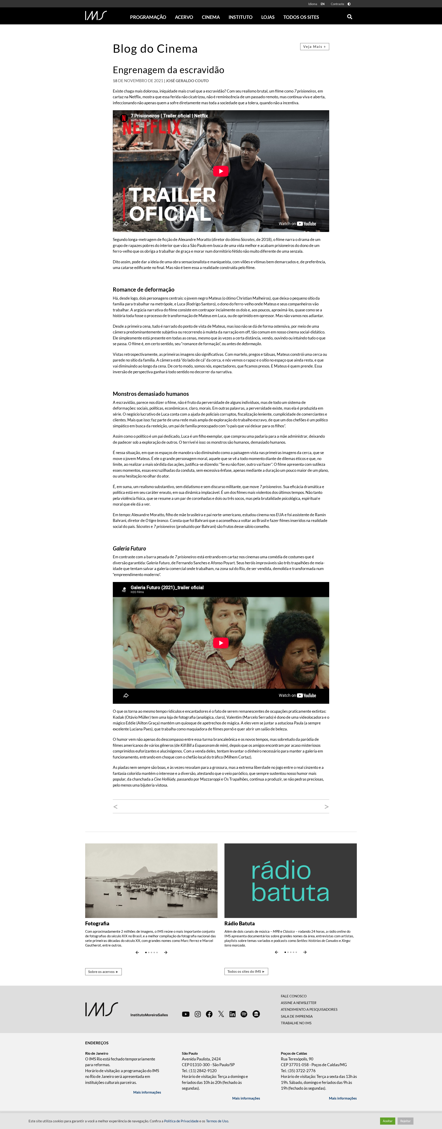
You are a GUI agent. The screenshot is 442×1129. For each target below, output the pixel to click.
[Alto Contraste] (349, 4)
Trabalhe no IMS (296, 1023)
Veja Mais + (314, 46)
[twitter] (221, 1014)
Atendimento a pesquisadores (309, 1009)
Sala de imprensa (297, 1016)
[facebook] (209, 1014)
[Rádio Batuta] (290, 880)
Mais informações (147, 1092)
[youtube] (186, 1014)
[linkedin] (233, 1014)
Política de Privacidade (181, 1121)
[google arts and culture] (256, 1014)
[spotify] (244, 1014)
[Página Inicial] (96, 15)
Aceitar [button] (388, 1121)
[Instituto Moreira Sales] (126, 1009)
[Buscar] (350, 15)
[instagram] (198, 1014)
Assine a (298, 1003)
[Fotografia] (151, 880)
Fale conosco (294, 996)
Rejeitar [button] (405, 1121)
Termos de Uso (217, 1121)
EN (323, 4)
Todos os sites (301, 17)
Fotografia (97, 923)
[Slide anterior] (137, 952)
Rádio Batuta (239, 923)
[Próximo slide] (166, 952)
